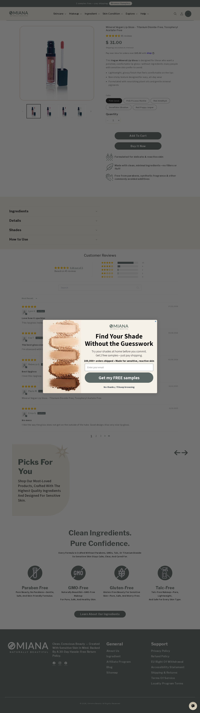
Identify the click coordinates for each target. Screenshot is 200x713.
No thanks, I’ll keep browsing (119, 387)
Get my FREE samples (119, 378)
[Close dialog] (155, 321)
